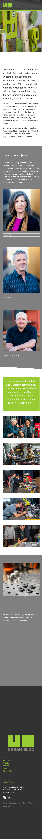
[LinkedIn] (9, 797)
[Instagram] (4, 797)
